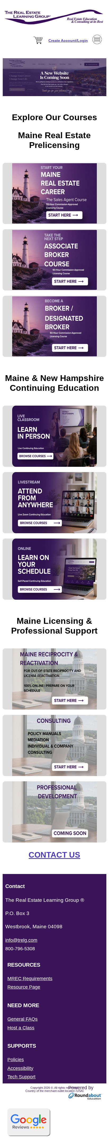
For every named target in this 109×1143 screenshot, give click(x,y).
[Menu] (97, 52)
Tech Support (21, 1076)
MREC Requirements (29, 978)
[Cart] (38, 44)
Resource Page (23, 987)
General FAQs (22, 1019)
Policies (15, 1059)
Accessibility (20, 1068)
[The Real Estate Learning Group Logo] (54, 30)
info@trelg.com (21, 940)
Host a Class (20, 1027)
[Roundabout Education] (85, 1098)
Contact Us (54, 854)
